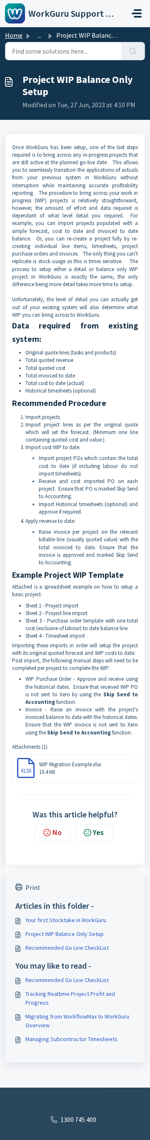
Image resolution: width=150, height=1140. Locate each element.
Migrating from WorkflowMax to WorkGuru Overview (77, 1021)
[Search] (133, 51)
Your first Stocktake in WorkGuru (65, 920)
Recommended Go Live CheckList (67, 947)
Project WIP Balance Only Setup (64, 934)
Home (13, 35)
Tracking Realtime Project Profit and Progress (70, 998)
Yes (98, 832)
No (57, 832)
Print (32, 887)
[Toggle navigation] (136, 13)
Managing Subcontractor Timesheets (71, 1039)
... (39, 35)
